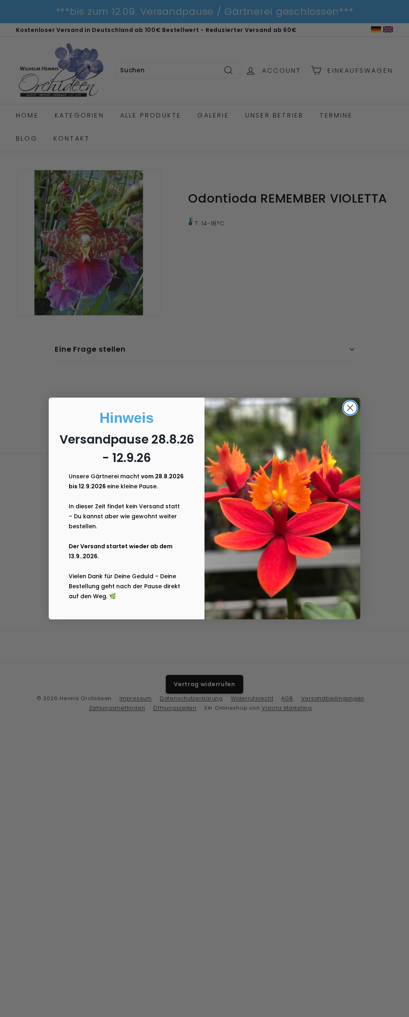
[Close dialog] (350, 408)
